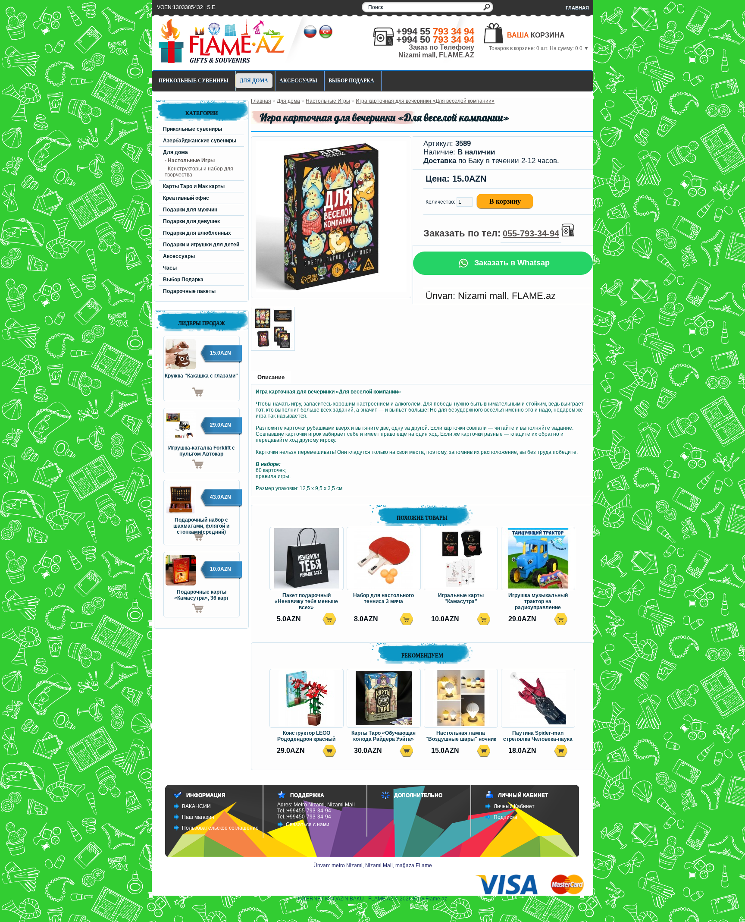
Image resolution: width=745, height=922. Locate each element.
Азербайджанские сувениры (199, 141)
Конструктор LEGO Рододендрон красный (306, 736)
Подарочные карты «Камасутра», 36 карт (201, 595)
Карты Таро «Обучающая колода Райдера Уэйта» (383, 736)
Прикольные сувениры (194, 81)
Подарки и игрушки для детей (201, 245)
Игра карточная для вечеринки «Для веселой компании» (425, 101)
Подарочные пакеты (189, 291)
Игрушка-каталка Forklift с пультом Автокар (201, 451)
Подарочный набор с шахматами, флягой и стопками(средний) (201, 523)
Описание (271, 377)
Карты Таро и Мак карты (194, 186)
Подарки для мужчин (190, 210)
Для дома (254, 81)
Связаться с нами (307, 824)
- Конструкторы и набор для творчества (199, 172)
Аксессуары (298, 81)
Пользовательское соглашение (220, 828)
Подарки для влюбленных (197, 233)
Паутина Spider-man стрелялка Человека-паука (538, 736)
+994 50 (435, 39)
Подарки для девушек (191, 221)
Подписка (505, 817)
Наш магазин (198, 817)
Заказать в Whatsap (511, 262)
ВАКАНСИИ (196, 806)
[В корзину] (183, 391)
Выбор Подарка (351, 81)
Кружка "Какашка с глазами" (201, 376)
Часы (170, 268)
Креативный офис (186, 198)
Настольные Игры (328, 101)
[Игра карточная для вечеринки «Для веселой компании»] (331, 290)
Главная (577, 7)
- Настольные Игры (190, 160)
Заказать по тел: (491, 233)
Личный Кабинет (514, 806)
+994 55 (435, 31)
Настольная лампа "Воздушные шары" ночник (461, 736)
